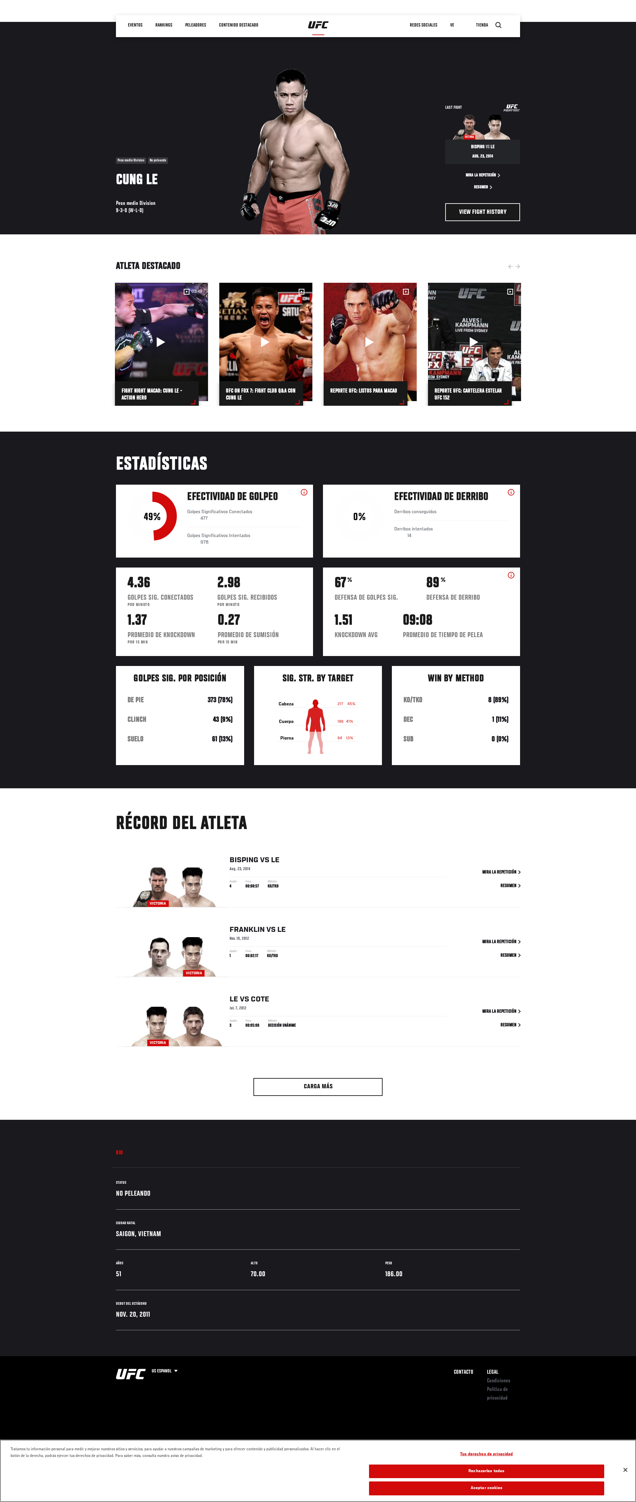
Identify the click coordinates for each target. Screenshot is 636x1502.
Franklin (247, 930)
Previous (510, 266)
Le (275, 860)
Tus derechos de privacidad (486, 1454)
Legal (492, 1372)
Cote (260, 999)
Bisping (244, 860)
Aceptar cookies (487, 1488)
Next (517, 266)
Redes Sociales (423, 25)
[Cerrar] (625, 1470)
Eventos (135, 25)
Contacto (463, 1372)
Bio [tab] (119, 1153)
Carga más (318, 1086)
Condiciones (498, 1381)
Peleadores (195, 25)
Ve (452, 25)
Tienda (482, 25)
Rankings (163, 25)
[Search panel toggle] (498, 25)
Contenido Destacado (238, 25)
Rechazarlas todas (486, 1471)
